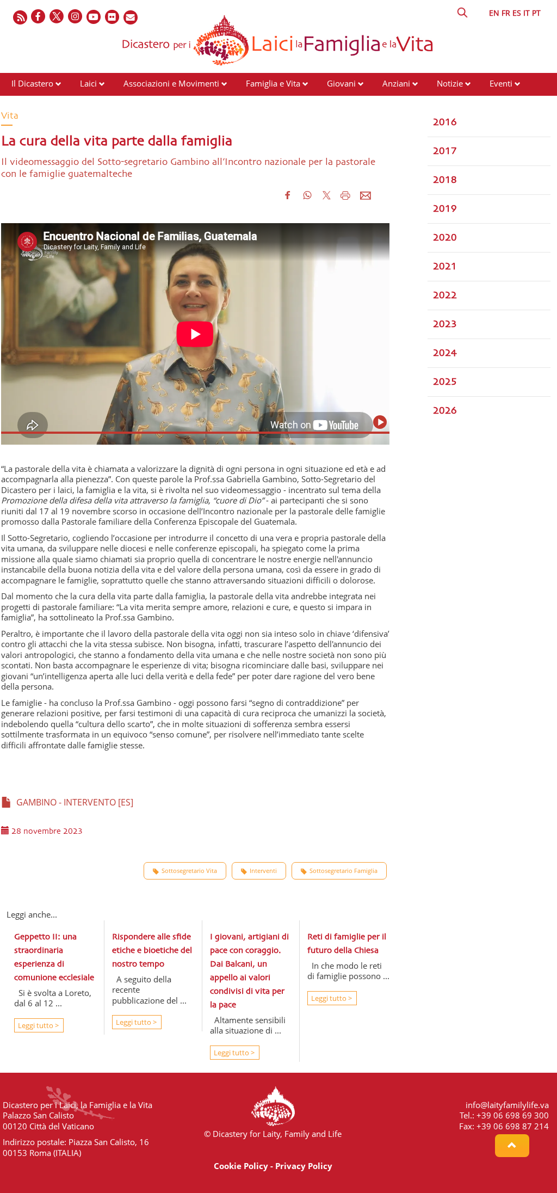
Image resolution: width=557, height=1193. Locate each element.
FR (506, 13)
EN (494, 13)
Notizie (450, 83)
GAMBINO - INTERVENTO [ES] (72, 802)
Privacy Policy (303, 1165)
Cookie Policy (241, 1165)
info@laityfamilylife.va (507, 1104)
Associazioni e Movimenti (171, 83)
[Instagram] (75, 17)
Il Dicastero (32, 83)
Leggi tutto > (37, 1025)
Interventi (263, 870)
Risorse (25, 104)
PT (536, 13)
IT (526, 13)
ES (516, 13)
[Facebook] (38, 17)
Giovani (341, 83)
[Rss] (20, 17)
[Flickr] (112, 17)
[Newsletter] (131, 17)
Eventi (501, 83)
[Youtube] (94, 17)
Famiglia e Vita (273, 83)
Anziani (396, 83)
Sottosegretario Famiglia (343, 870)
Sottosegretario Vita (189, 870)
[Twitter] (57, 17)
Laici (88, 83)
